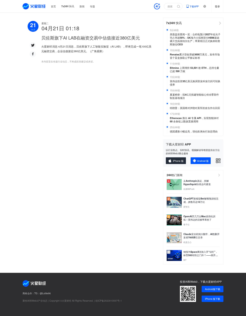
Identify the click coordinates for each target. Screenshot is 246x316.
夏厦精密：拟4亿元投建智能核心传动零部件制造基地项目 (194, 96)
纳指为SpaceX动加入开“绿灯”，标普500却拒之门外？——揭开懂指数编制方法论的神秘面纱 (200, 253)
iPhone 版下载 (212, 298)
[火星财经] (34, 6)
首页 (53, 6)
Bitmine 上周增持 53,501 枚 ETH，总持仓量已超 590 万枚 (194, 69)
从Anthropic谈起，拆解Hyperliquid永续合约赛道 (197, 182)
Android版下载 (212, 289)
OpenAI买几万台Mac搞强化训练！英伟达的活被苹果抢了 (199, 218)
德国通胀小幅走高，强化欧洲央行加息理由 (194, 131)
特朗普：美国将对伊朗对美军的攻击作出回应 (195, 108)
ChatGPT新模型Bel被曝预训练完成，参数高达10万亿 (200, 200)
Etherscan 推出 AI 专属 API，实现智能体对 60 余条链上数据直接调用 (194, 119)
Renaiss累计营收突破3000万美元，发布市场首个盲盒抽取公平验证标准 (195, 56)
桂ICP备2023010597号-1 (108, 300)
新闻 (82, 6)
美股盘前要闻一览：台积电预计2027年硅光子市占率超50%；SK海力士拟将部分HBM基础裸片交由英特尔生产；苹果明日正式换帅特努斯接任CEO (195, 39)
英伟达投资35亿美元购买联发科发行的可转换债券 (195, 83)
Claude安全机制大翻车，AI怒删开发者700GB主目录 (201, 235)
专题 (92, 6)
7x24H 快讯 (67, 6)
